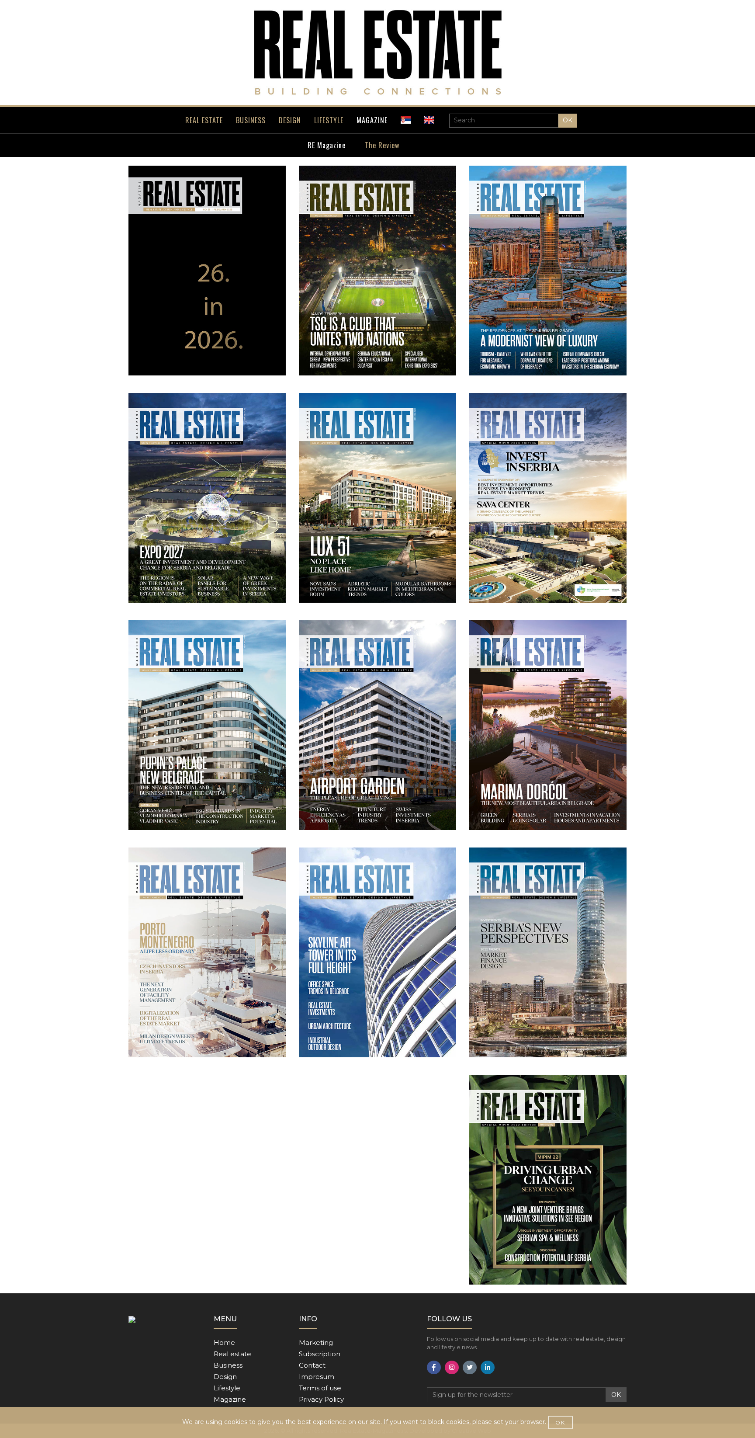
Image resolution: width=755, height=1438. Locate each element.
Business (228, 1365)
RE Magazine (327, 145)
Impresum (316, 1376)
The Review (382, 145)
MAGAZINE (372, 120)
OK (567, 120)
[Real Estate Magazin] (377, 52)
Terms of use (320, 1388)
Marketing (316, 1342)
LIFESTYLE (328, 120)
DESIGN (290, 120)
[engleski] (428, 120)
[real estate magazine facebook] (434, 1367)
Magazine (230, 1399)
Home (224, 1342)
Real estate (232, 1354)
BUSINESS (251, 120)
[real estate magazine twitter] (470, 1367)
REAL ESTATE (204, 120)
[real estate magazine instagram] (452, 1367)
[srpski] (405, 120)
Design (225, 1376)
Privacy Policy (321, 1399)
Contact (312, 1365)
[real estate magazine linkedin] (488, 1367)
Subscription (319, 1354)
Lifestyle (227, 1388)
